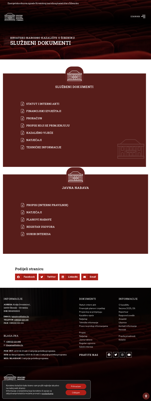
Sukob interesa (86, 346)
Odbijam (76, 392)
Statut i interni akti (87, 304)
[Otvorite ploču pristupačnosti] (146, 396)
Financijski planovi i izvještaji (92, 308)
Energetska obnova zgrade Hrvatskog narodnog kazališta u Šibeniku (43, 3)
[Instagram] (122, 354)
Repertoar (123, 312)
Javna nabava (85, 339)
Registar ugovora (87, 343)
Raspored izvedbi (127, 315)
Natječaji (83, 319)
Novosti (122, 329)
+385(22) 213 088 (13, 341)
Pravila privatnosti (127, 336)
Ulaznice (123, 322)
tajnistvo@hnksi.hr (20, 316)
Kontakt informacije (128, 326)
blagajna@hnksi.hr (14, 345)
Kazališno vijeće (86, 315)
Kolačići (122, 339)
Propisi (82, 332)
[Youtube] (129, 354)
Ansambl (123, 319)
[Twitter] (115, 354)
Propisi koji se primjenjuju (90, 312)
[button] (143, 16)
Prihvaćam (76, 386)
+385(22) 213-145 (21, 319)
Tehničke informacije (88, 322)
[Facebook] (109, 354)
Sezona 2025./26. (127, 308)
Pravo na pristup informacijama (93, 326)
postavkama (47, 393)
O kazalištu (124, 304)
